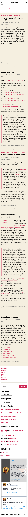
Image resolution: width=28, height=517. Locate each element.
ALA (2, 212)
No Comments (6, 77)
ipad (19, 306)
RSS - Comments (6, 455)
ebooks (8, 361)
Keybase (3, 376)
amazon (5, 145)
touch (22, 145)
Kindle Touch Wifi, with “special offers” (14, 100)
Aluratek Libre (7, 349)
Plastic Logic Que (8, 347)
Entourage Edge (7, 351)
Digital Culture (9, 152)
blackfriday (6, 205)
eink (12, 63)
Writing (17, 212)
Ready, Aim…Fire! (7, 72)
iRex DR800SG (7, 353)
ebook (9, 145)
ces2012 (5, 63)
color (9, 63)
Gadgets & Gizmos (8, 214)
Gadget (15, 306)
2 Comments (6, 24)
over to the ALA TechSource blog (14, 80)
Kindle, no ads (7, 104)
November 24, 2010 (16, 157)
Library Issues (10, 69)
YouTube (3, 377)
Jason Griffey (14, 2)
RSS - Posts (4, 452)
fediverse (4, 379)
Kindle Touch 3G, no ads (10, 92)
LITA (20, 152)
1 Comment (23, 217)
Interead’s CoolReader (9, 357)
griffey (6, 22)
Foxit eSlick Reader (8, 355)
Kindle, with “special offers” (11, 106)
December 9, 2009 (15, 319)
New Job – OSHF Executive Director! (11, 413)
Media (11, 15)
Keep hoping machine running (10, 409)
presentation (11, 212)
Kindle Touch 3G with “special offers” (13, 94)
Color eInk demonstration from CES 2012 (12, 19)
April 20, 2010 (14, 217)
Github (3, 372)
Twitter (7, 171)
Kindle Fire (6, 90)
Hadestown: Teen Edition (8, 419)
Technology (17, 15)
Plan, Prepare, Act (12, 441)
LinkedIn (3, 374)
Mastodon (4, 368)
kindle (18, 145)
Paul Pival (4, 430)
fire (16, 145)
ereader (15, 63)
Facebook (23, 169)
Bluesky (3, 370)
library (21, 306)
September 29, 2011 (16, 74)
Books (3, 15)
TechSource (6, 308)
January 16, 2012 (15, 22)
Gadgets (7, 15)
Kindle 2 (17, 174)
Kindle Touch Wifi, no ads (10, 98)
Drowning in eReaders (9, 317)
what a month (5, 422)
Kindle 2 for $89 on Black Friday (13, 155)
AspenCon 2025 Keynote (8, 416)
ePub (2, 285)
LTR (24, 306)
